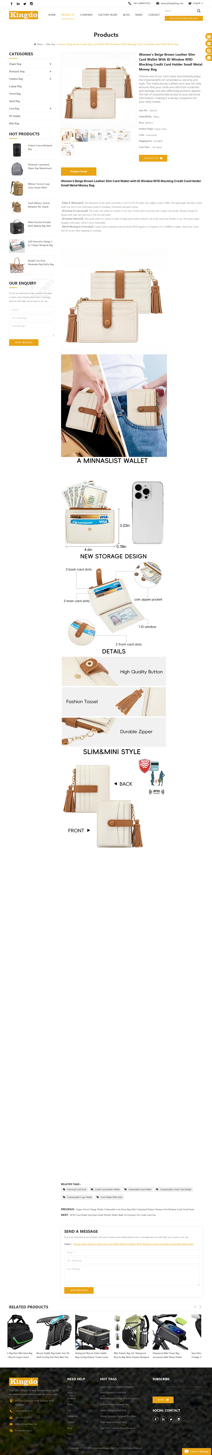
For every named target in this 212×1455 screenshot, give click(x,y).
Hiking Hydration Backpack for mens (118, 1416)
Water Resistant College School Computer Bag (120, 1398)
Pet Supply (15, 116)
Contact (154, 15)
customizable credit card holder (175, 1189)
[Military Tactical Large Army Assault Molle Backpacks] (17, 188)
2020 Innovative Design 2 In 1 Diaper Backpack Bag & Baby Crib (40, 243)
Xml (69, 1434)
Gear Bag (14, 108)
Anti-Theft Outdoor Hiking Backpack (117, 1428)
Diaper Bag (15, 64)
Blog (126, 15)
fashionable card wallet (140, 1189)
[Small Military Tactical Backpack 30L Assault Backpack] (17, 207)
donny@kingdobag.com (172, 3)
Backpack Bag (17, 71)
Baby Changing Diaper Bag (113, 1392)
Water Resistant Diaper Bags (113, 1422)
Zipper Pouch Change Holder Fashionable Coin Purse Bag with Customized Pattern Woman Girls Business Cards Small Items (135, 1209)
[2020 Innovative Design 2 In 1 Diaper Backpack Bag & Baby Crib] (17, 246)
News (139, 15)
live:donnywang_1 (23, 1430)
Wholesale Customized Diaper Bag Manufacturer (40, 166)
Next (200, 1307)
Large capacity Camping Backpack (116, 1387)
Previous (195, 1307)
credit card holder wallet (107, 1189)
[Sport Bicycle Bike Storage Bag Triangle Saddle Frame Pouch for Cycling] (143, 1332)
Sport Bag (14, 101)
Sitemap (71, 1422)
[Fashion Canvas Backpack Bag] (17, 150)
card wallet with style (111, 1197)
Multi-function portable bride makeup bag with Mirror (39, 224)
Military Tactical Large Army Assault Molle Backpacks (39, 186)
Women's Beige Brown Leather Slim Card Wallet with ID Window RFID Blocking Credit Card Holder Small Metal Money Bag (133, 1244)
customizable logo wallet (79, 1197)
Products (68, 15)
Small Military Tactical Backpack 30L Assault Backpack (39, 205)
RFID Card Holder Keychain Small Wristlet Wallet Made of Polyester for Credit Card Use (113, 1215)
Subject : (128, 1244)
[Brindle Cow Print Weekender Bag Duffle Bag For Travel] (17, 265)
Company (86, 15)
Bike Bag (50, 44)
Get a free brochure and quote (184, 18)
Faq (69, 1410)
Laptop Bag (15, 86)
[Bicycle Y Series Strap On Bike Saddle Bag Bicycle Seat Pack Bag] (182, 1332)
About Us (71, 1392)
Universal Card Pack (76, 1189)
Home (52, 15)
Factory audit (107, 15)
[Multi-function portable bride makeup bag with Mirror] (17, 227)
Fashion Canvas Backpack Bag (40, 147)
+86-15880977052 (141, 3)
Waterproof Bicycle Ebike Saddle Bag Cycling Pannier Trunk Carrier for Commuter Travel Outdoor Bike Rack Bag (26, 1355)
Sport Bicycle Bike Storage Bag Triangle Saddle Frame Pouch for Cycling (141, 1355)
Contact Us (151, 158)
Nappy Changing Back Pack (113, 1410)
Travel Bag (15, 93)
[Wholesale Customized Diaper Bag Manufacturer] (17, 169)
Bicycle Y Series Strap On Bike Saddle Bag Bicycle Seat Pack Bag (180, 1355)
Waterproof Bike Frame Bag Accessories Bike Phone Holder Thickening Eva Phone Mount (101, 1355)
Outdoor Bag (16, 78)
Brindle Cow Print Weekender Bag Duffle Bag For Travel (41, 263)
